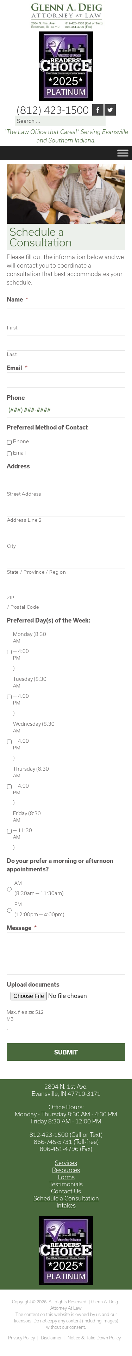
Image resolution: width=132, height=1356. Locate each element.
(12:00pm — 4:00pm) (39, 909)
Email (17, 367)
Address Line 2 (24, 520)
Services (66, 1162)
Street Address (24, 494)
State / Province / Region (36, 572)
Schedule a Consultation (66, 1198)
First (12, 328)
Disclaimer (51, 1337)
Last (12, 354)
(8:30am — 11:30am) (39, 888)
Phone (16, 397)
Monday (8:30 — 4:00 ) (29, 651)
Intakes (66, 1205)
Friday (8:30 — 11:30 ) (27, 830)
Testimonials (66, 1184)
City (11, 546)
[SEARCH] (112, 122)
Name (17, 299)
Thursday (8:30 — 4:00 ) (31, 786)
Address (18, 466)
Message (22, 927)
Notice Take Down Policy (94, 1337)
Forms (66, 1177)
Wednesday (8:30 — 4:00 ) (34, 741)
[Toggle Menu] (122, 153)
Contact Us (66, 1191)
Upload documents (33, 984)
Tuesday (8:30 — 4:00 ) (29, 696)
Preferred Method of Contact (47, 427)
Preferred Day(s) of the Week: (48, 620)
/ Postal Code (23, 602)
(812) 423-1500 (53, 110)
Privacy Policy (21, 1337)
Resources (66, 1170)
